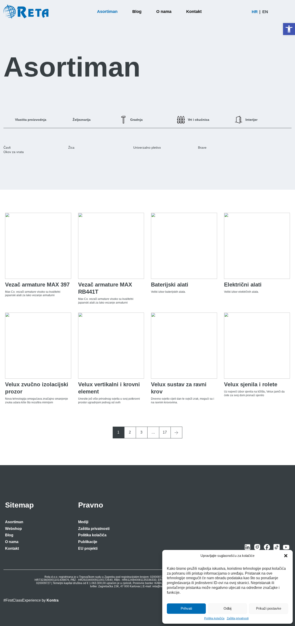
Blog (9, 535)
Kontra (53, 600)
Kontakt (12, 548)
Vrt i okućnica (198, 119)
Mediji (83, 522)
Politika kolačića (214, 618)
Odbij (227, 608)
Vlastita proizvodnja (30, 119)
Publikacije (87, 542)
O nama (11, 542)
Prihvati (186, 608)
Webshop (13, 529)
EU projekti (87, 548)
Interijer (251, 119)
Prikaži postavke (268, 608)
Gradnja (136, 119)
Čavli (7, 147)
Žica (71, 147)
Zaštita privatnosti (238, 618)
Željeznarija (82, 119)
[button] (289, 29)
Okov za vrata (13, 152)
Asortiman (14, 522)
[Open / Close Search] (289, 12)
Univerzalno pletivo (147, 147)
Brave (202, 147)
